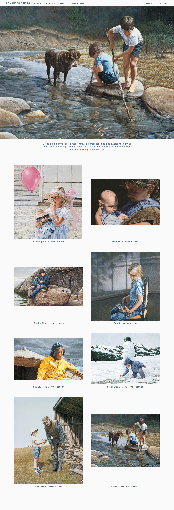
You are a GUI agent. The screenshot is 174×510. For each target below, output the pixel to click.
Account (148, 3)
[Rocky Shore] (48, 286)
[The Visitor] (48, 440)
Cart (166, 3)
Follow (158, 3)
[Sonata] (125, 286)
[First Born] (125, 202)
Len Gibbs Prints (18, 3)
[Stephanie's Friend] (125, 358)
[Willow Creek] (125, 440)
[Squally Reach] (48, 358)
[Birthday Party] (48, 202)
